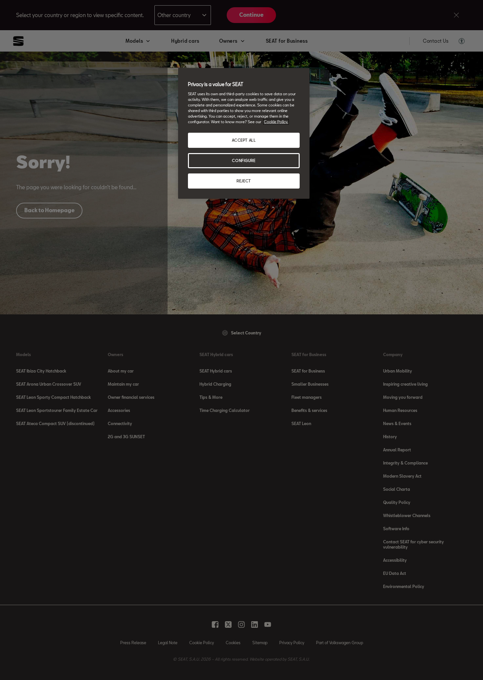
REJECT (244, 181)
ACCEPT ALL (244, 140)
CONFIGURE (243, 160)
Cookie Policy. (276, 122)
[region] (244, 133)
